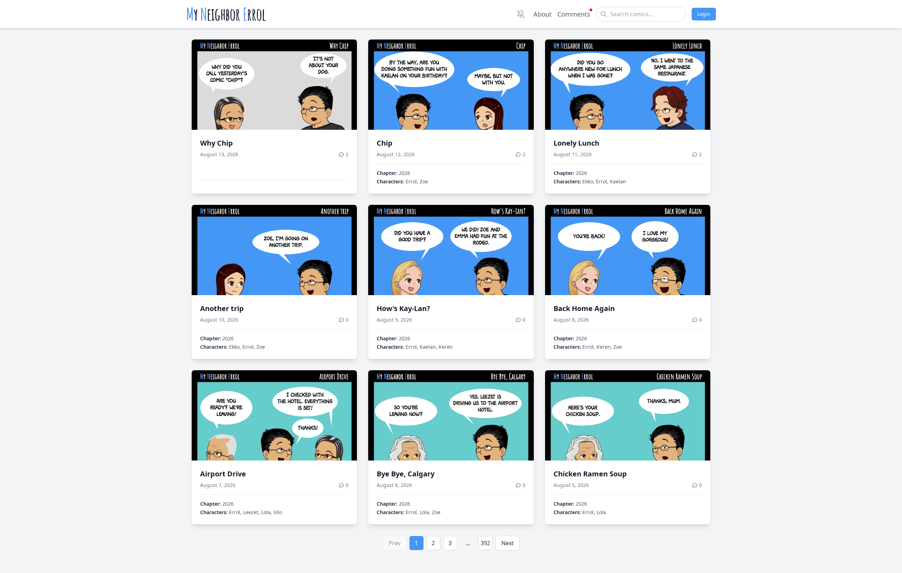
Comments (573, 14)
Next (507, 543)
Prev (395, 543)
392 (485, 543)
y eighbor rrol (226, 14)
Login (703, 14)
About (542, 14)
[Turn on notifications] (521, 14)
